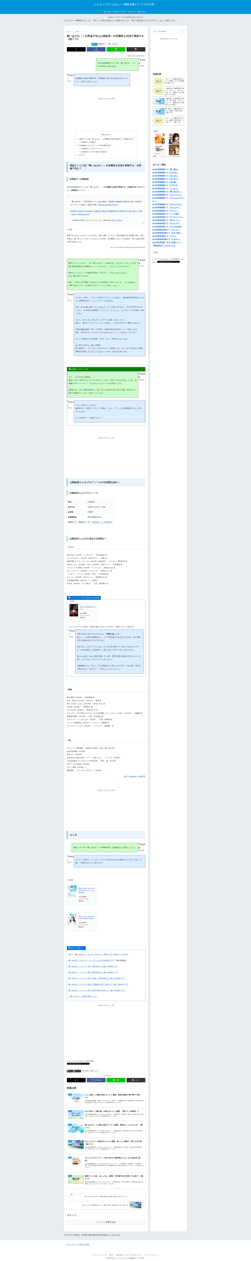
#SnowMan (88, 211)
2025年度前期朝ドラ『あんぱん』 (165, 176)
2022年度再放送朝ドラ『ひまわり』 (166, 239)
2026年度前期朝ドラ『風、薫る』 (165, 169)
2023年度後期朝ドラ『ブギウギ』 (165, 185)
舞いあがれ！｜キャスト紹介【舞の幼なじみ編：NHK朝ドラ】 (93, 966)
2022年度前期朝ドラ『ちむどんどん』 (167, 195)
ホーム (95, 1255)
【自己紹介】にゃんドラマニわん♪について (129, 1255)
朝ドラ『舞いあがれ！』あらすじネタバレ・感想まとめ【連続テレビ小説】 (98, 954)
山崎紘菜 (86, 1071)
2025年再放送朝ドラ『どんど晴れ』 (166, 214)
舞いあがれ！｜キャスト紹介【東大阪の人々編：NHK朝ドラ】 (93, 972)
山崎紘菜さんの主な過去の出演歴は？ (95, 152)
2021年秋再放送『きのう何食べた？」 (167, 242)
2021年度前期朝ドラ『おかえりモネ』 (167, 204)
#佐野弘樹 (123, 211)
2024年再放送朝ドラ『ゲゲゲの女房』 (167, 227)
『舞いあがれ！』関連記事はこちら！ (83, 996)
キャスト (78, 1071)
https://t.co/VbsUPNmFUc (108, 205)
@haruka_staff (83, 214)
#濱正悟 (104, 211)
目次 (103, 135)
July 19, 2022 (117, 220)
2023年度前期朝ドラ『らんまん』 (165, 188)
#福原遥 (73, 211)
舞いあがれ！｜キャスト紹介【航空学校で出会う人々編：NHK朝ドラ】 (96, 990)
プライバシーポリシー (151, 1255)
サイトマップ (103, 1255)
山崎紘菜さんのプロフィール (91, 148)
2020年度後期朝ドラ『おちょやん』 (166, 207)
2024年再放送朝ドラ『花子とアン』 (166, 220)
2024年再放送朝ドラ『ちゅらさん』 (166, 223)
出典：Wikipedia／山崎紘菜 (134, 776)
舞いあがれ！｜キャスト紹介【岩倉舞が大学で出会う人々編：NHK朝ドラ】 (98, 984)
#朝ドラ (135, 211)
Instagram (96, 522)
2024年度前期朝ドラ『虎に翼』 (164, 182)
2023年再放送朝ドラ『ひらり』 (164, 236)
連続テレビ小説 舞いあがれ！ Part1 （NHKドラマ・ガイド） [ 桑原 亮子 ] (87, 890)
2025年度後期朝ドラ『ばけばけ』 (165, 173)
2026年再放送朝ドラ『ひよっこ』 (165, 211)
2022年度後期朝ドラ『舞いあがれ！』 (167, 192)
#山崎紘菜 (97, 211)
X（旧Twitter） (107, 522)
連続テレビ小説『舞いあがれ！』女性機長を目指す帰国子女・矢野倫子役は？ (106, 139)
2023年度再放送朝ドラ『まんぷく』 (166, 230)
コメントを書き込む (106, 1222)
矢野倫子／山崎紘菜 (88, 142)
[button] (135, 49)
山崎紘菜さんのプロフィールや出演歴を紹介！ (96, 145)
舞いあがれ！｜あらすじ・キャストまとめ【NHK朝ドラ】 (91, 960)
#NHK (129, 211)
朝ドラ (71, 1071)
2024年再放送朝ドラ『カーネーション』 (168, 217)
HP (88, 522)
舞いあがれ (95, 1071)
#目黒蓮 (80, 211)
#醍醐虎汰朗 (113, 211)
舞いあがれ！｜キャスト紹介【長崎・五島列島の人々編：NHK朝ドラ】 (96, 978)
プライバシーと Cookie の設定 (77, 1245)
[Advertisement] (106, 114)
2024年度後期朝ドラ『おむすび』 (165, 179)
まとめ (81, 155)
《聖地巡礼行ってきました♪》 (164, 246)
